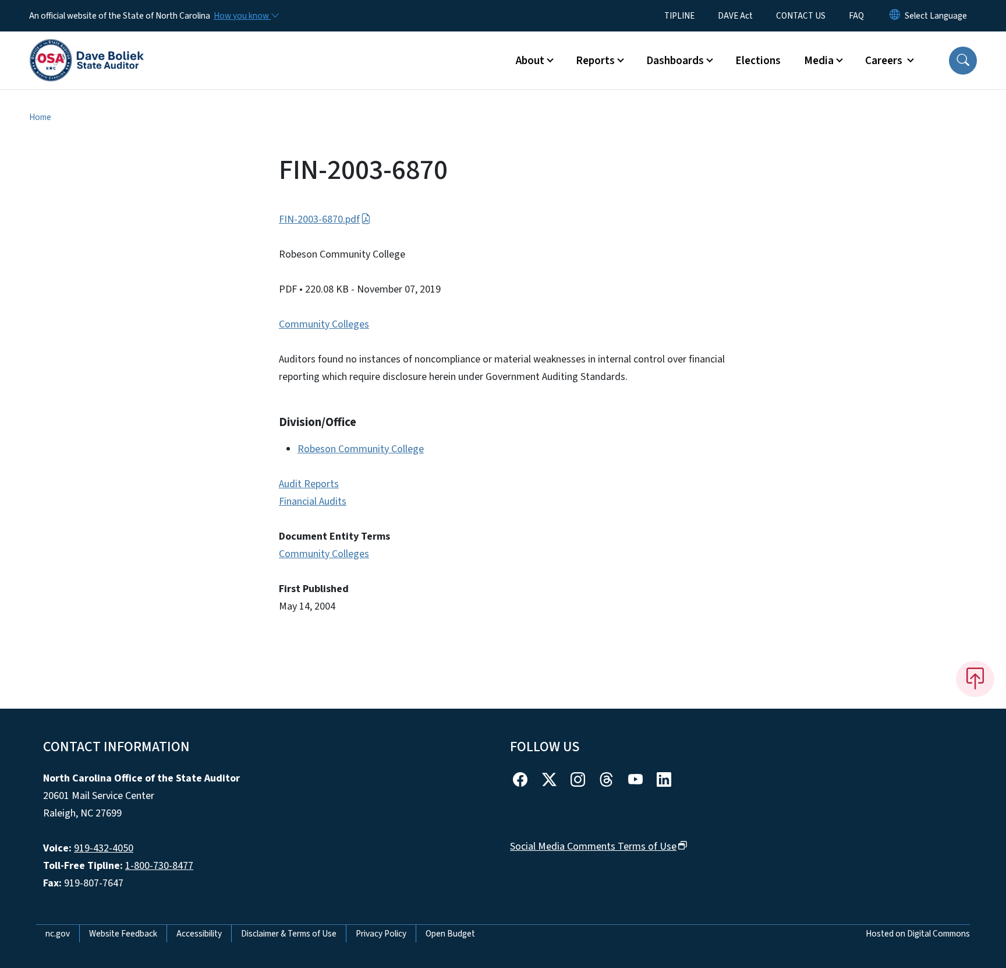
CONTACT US (801, 15)
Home (40, 117)
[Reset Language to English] (895, 15)
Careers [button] (885, 60)
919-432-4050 (103, 848)
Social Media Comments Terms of (593, 846)
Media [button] (819, 60)
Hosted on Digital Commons (918, 933)
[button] (963, 61)
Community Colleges (324, 324)
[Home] (86, 47)
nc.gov (57, 933)
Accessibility (199, 933)
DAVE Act (735, 15)
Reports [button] (595, 60)
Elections (758, 60)
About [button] (530, 60)
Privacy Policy (381, 933)
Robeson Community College (360, 449)
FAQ (856, 15)
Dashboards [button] (675, 60)
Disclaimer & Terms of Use (288, 933)
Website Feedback (123, 933)
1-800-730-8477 (159, 865)
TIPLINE (679, 15)
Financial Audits (312, 501)
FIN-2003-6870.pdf (319, 219)
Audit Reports (309, 484)
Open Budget (450, 933)
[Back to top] (975, 679)
